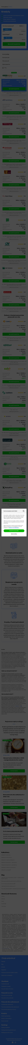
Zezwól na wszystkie (14, 530)
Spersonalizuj (14, 534)
